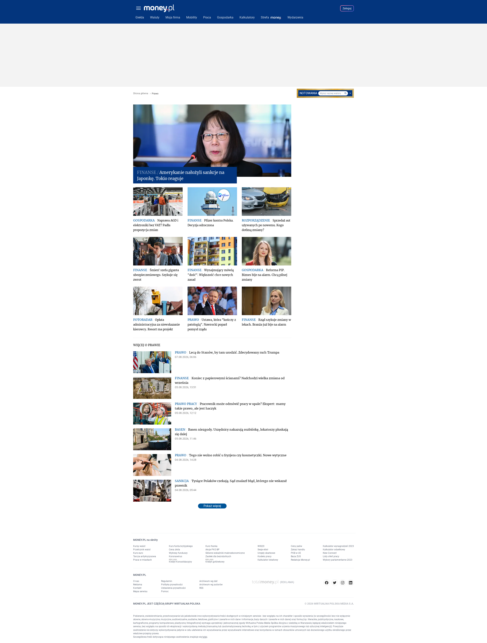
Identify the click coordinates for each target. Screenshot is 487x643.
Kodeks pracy (264, 556)
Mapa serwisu (140, 591)
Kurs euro (138, 553)
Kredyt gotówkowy (214, 561)
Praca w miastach (142, 560)
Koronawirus (175, 556)
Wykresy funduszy (178, 553)
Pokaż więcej (212, 506)
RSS (201, 588)
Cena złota (174, 549)
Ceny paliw (296, 546)
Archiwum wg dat (208, 581)
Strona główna (140, 93)
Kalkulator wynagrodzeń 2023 (338, 546)
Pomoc (165, 591)
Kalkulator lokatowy (268, 560)
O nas (136, 581)
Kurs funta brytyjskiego (181, 546)
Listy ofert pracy (331, 556)
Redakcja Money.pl (300, 560)
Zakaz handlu (298, 549)
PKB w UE (296, 553)
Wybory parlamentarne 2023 (337, 560)
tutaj (204, 637)
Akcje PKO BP (212, 549)
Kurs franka (211, 546)
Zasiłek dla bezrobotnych (218, 556)
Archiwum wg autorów (211, 584)
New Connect (330, 553)
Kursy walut (139, 546)
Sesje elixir (263, 549)
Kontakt (137, 588)
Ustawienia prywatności (173, 588)
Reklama (137, 584)
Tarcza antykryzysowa (144, 556)
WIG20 (261, 546)
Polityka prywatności (172, 584)
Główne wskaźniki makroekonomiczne (225, 553)
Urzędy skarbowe (266, 553)
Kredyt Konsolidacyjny (180, 561)
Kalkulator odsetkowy (334, 549)
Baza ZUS (296, 556)
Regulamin (166, 581)
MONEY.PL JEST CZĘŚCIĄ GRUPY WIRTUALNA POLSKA (166, 603)
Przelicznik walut (141, 549)
